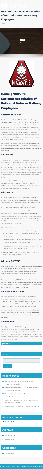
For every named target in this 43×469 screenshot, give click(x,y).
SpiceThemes (38, 466)
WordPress (16, 466)
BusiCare (30, 466)
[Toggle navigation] (3, 23)
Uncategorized (10, 453)
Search (5, 354)
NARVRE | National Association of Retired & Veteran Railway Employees (20, 15)
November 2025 (10, 435)
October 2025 (9, 439)
